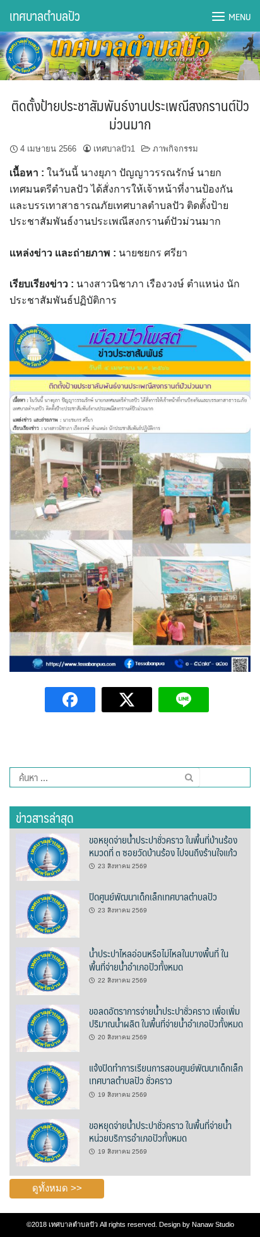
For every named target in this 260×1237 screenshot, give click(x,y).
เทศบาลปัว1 (114, 148)
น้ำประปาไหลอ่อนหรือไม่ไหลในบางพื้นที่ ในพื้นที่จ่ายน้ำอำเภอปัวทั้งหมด (158, 959)
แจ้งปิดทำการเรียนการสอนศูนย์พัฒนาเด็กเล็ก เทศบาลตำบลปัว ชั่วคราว (166, 1074)
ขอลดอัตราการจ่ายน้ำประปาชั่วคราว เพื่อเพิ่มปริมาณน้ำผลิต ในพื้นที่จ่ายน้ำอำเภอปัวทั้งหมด (166, 1017)
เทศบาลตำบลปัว (44, 16)
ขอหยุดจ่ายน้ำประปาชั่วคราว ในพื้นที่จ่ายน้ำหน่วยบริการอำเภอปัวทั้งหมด (160, 1131)
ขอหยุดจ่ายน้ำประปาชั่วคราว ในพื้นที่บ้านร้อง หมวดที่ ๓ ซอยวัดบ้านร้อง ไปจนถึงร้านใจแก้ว (163, 846)
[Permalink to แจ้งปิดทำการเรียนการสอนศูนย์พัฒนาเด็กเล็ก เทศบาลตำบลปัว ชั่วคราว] (48, 1085)
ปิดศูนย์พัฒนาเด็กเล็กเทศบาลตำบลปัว (153, 896)
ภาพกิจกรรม (175, 148)
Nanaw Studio (213, 1224)
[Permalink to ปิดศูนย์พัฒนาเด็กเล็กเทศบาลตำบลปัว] (48, 914)
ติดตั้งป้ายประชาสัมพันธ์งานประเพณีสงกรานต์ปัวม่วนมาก (130, 114)
